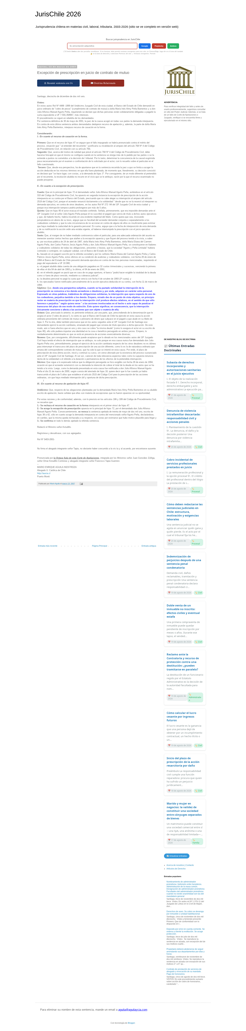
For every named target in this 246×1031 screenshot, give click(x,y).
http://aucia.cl (43, 473)
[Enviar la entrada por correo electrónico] (81, 484)
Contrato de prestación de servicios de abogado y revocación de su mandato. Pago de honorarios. (184, 971)
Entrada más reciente (47, 546)
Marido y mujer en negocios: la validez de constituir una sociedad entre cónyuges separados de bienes (184, 811)
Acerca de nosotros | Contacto (180, 865)
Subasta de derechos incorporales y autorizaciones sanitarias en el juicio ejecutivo (184, 368)
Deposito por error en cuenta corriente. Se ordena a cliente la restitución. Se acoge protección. (186, 931)
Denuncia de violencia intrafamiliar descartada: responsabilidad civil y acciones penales (183, 416)
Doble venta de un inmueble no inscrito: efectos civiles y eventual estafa (183, 611)
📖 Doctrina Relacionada (103, 83)
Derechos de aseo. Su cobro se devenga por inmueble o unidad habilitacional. (185, 912)
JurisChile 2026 (58, 14)
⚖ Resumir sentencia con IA (58, 83)
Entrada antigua (149, 546)
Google (144, 46)
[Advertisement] (97, 517)
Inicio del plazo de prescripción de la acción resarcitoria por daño (183, 762)
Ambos (173, 46)
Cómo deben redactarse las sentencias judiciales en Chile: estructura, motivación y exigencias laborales (185, 511)
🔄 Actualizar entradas (177, 856)
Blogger (131, 1023)
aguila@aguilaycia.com (132, 1009)
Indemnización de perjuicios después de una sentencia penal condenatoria (184, 562)
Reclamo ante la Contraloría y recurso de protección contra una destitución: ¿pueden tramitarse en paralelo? (183, 662)
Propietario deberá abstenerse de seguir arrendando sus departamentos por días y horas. (185, 951)
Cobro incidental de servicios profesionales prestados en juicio (182, 463)
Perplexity (159, 46)
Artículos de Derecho (176, 869)
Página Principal (99, 546)
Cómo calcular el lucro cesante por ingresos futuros (181, 716)
